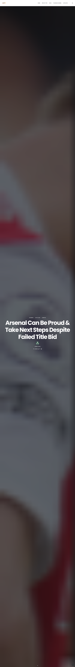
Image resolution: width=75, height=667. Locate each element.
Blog (50, 3)
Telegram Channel (57, 3)
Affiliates (65, 3)
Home (39, 3)
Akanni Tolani (37, 346)
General (31, 317)
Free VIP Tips (44, 3)
